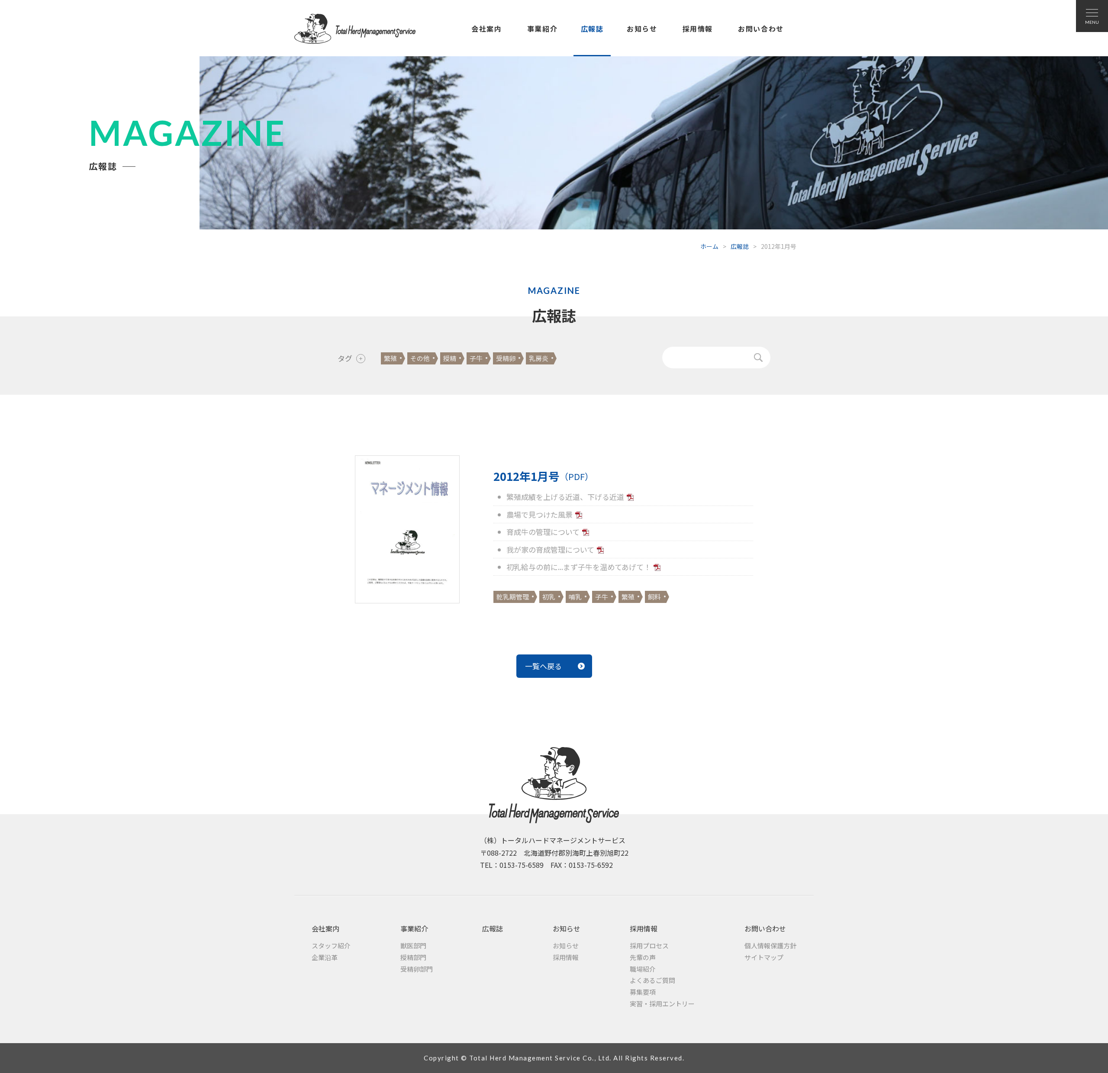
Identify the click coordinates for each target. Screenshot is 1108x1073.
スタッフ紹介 (331, 945)
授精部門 (413, 957)
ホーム (709, 246)
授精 (449, 358)
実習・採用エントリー (662, 1003)
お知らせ (642, 28)
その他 (420, 358)
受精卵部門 (416, 968)
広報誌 (592, 28)
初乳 (548, 596)
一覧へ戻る (543, 666)
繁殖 (390, 358)
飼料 (654, 596)
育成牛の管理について (543, 531)
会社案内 (486, 28)
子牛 (476, 358)
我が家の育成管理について (550, 549)
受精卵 (505, 358)
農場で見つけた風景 (539, 514)
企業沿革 (325, 957)
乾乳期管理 (512, 596)
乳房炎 (538, 358)
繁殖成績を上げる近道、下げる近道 (565, 496)
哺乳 (575, 596)
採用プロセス (649, 945)
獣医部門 (413, 945)
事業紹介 (542, 28)
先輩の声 (643, 957)
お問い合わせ (761, 28)
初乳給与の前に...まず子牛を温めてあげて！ (578, 566)
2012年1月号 (543, 476)
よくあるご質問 (652, 980)
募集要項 (643, 991)
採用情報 (698, 28)
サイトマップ (763, 957)
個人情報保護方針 (770, 945)
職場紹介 (643, 968)
